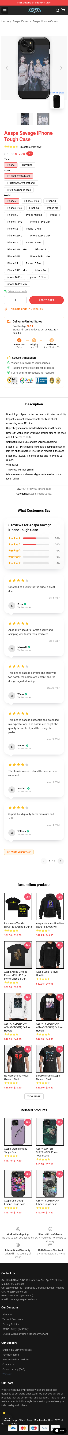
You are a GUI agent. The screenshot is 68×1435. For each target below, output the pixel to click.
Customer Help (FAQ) (13, 1369)
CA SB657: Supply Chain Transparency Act (25, 1334)
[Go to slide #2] (43, 119)
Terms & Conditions (12, 1319)
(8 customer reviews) (31, 147)
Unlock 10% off (7, 1419)
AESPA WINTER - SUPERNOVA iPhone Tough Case (47, 1152)
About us (7, 1314)
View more (34, 1096)
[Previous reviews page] (44, 861)
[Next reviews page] (61, 861)
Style (7, 170)
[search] (57, 10)
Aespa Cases (21, 21)
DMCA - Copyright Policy (15, 1329)
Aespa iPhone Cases (45, 21)
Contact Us (8, 1364)
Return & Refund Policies (15, 1359)
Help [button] (62, 1430)
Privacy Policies (10, 1324)
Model (7, 195)
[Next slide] (61, 68)
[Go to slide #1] (25, 119)
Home (5, 21)
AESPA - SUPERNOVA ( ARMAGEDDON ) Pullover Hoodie (17, 1027)
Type (7, 159)
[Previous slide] (6, 68)
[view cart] (63, 10)
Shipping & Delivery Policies (17, 1349)
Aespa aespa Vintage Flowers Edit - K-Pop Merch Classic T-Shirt (15, 975)
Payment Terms (10, 1354)
